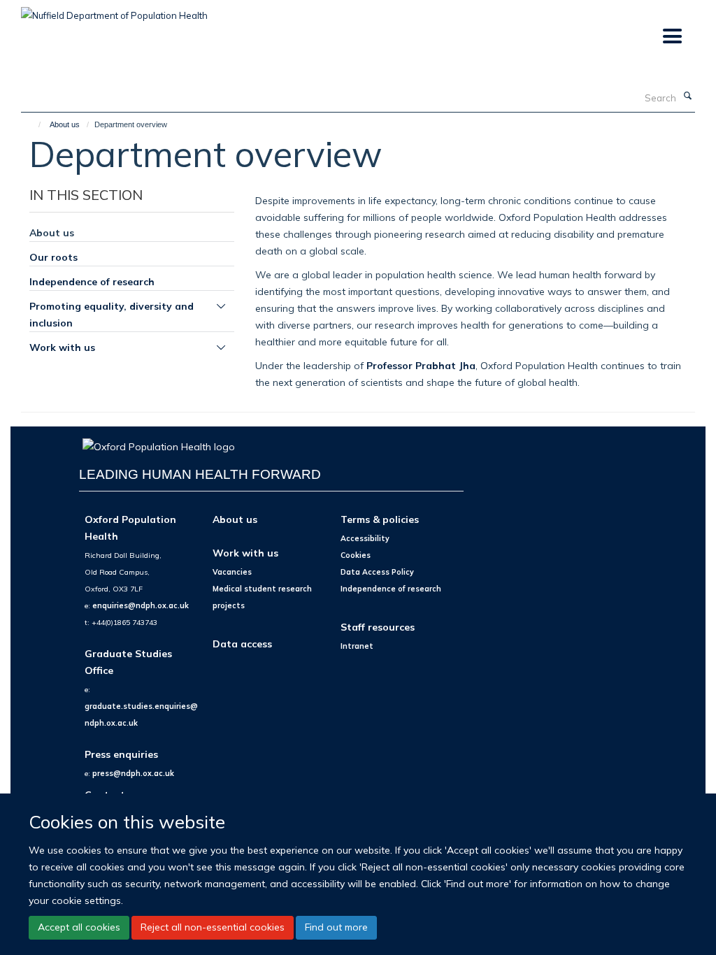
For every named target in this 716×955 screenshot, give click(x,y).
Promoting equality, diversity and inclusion (111, 314)
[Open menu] (671, 36)
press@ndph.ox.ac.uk (133, 773)
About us (65, 124)
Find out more (336, 927)
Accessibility (365, 538)
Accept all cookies (79, 927)
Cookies (356, 555)
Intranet (357, 646)
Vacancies (232, 572)
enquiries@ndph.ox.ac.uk (140, 605)
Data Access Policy (377, 572)
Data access (242, 643)
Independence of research (92, 281)
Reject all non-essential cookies (213, 927)
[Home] (33, 124)
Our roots (53, 257)
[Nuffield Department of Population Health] (114, 10)
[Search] (687, 96)
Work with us (62, 347)
